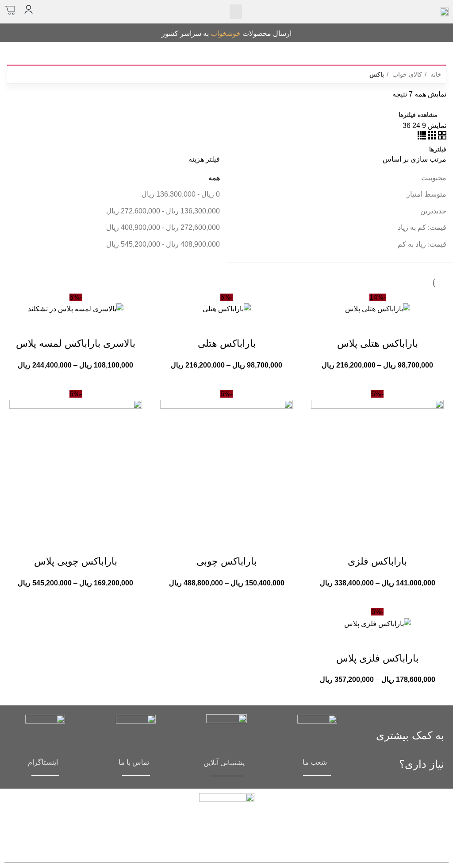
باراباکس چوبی (226, 561)
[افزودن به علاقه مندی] (341, 326)
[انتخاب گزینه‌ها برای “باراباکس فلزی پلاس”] (413, 641)
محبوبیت (433, 178)
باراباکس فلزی (377, 561)
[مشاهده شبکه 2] (441, 137)
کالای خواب (406, 74)
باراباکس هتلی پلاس (377, 343)
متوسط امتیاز (426, 194)
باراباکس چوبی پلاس (75, 561)
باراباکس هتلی (227, 343)
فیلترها (437, 149)
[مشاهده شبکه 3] (431, 137)
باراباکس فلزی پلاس (377, 658)
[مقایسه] (365, 326)
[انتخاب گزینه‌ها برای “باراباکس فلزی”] (413, 544)
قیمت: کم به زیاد (422, 227)
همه (214, 178)
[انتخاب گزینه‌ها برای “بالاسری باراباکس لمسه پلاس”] (111, 326)
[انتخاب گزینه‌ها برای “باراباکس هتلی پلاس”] (413, 326)
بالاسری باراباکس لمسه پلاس (75, 343)
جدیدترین (433, 211)
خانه (435, 74)
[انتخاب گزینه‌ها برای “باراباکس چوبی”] (262, 544)
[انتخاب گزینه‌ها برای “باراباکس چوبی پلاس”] (111, 544)
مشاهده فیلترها (418, 115)
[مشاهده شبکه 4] (422, 137)
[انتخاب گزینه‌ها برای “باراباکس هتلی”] (262, 326)
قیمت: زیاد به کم (422, 244)
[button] (236, 11)
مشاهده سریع (389, 326)
